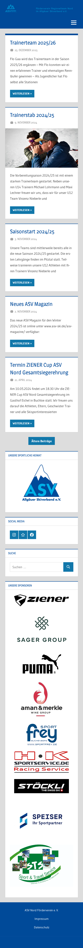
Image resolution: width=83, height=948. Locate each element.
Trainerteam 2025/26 (33, 42)
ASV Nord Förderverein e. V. (41, 910)
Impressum (42, 919)
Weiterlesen (21, 93)
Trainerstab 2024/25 (32, 115)
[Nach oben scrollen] (73, 938)
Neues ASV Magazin (31, 304)
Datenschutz (41, 927)
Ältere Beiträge (41, 441)
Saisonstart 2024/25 (32, 231)
